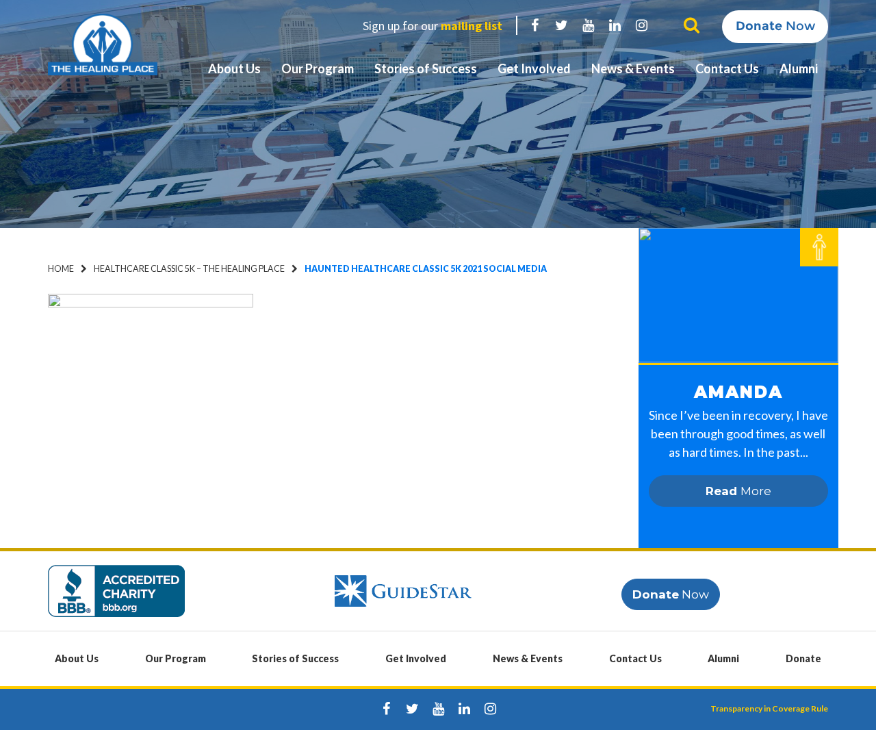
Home (61, 269)
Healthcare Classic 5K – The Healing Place (189, 269)
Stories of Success (425, 68)
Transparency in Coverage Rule (769, 708)
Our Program (317, 68)
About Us (234, 68)
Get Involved (534, 68)
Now (775, 26)
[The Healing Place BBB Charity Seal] (116, 590)
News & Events (633, 68)
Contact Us (727, 68)
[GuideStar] (403, 590)
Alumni (799, 68)
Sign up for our (432, 26)
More (738, 491)
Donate (803, 658)
